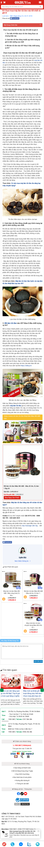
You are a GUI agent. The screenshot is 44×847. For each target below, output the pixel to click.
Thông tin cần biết (22, 783)
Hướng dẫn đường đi (22, 780)
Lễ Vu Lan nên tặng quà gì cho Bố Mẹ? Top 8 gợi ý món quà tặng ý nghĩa (10, 693)
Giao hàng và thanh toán (22, 768)
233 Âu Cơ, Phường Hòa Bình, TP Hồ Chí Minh (24, 711)
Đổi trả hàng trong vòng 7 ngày (22, 771)
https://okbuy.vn (26, 366)
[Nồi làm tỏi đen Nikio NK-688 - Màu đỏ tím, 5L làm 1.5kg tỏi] (33, 579)
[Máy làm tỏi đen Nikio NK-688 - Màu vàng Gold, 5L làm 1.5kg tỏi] (11, 579)
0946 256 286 (27, 732)
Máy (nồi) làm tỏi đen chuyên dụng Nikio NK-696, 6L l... (33, 625)
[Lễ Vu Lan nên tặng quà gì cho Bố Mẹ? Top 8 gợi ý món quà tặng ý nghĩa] (11, 681)
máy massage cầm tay (29, 526)
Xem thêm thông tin (22, 561)
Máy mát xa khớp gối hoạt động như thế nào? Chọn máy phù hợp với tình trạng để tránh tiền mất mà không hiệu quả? (33, 696)
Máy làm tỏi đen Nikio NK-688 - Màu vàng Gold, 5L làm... (11, 593)
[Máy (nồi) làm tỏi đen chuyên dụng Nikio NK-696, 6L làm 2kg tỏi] (33, 611)
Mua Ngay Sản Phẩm (12, 498)
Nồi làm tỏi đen (10, 323)
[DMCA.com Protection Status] (22, 804)
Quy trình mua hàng (22, 774)
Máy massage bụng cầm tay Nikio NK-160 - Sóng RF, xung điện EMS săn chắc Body (23, 832)
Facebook (15, 18)
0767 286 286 (27, 719)
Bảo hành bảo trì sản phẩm (22, 777)
